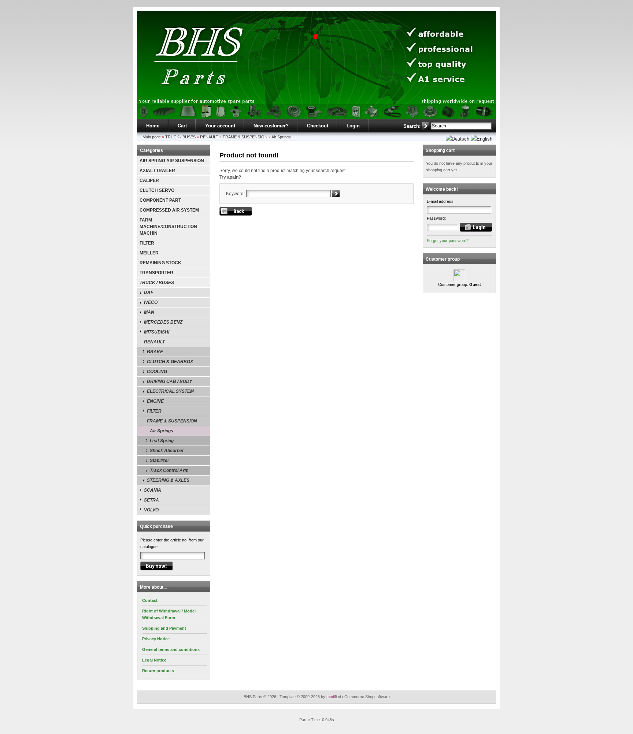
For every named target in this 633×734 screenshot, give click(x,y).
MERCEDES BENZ (163, 322)
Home (152, 125)
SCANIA (152, 490)
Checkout (317, 125)
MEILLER (149, 253)
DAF (148, 292)
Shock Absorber (167, 450)
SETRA (151, 500)
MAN (149, 312)
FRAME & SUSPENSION (245, 137)
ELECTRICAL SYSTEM (170, 391)
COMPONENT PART (160, 200)
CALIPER (149, 180)
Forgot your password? (448, 240)
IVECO (151, 302)
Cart (182, 125)
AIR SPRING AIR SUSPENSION (172, 160)
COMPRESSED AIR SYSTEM (169, 210)
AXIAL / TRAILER (157, 170)
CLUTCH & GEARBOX (170, 361)
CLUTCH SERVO (157, 190)
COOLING (157, 371)
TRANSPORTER (156, 272)
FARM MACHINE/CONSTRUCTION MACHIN (168, 226)
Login (353, 125)
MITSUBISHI (156, 332)
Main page (151, 137)
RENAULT (209, 137)
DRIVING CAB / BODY (169, 381)
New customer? (271, 125)
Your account (220, 125)
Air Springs (281, 137)
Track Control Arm (169, 470)
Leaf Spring (162, 440)
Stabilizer (159, 460)
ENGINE (155, 401)
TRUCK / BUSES (180, 137)
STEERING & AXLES (168, 480)
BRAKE (155, 351)
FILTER (147, 243)
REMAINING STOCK (160, 262)
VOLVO (151, 510)
